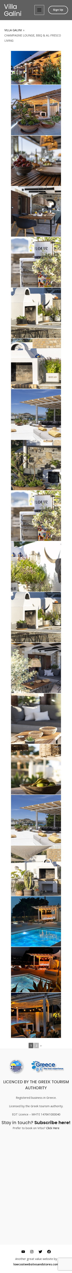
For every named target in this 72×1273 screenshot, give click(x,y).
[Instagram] (32, 1251)
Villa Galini (13, 10)
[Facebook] (49, 1251)
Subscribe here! (52, 1122)
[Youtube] (23, 1251)
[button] (58, 10)
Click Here (52, 1128)
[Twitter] (40, 1251)
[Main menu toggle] (39, 10)
